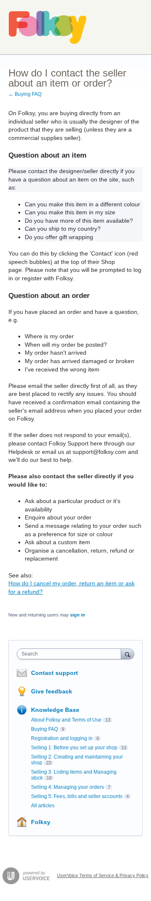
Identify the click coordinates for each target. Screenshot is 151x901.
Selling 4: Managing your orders (67, 787)
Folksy (40, 822)
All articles (43, 806)
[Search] (127, 653)
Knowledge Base (55, 709)
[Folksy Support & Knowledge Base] (47, 27)
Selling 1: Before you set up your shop (74, 748)
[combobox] (71, 654)
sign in (77, 614)
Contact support (54, 673)
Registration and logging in (62, 738)
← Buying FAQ (25, 94)
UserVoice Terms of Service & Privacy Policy (102, 875)
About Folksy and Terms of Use (66, 720)
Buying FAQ (44, 729)
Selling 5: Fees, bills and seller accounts (76, 796)
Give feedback (51, 691)
